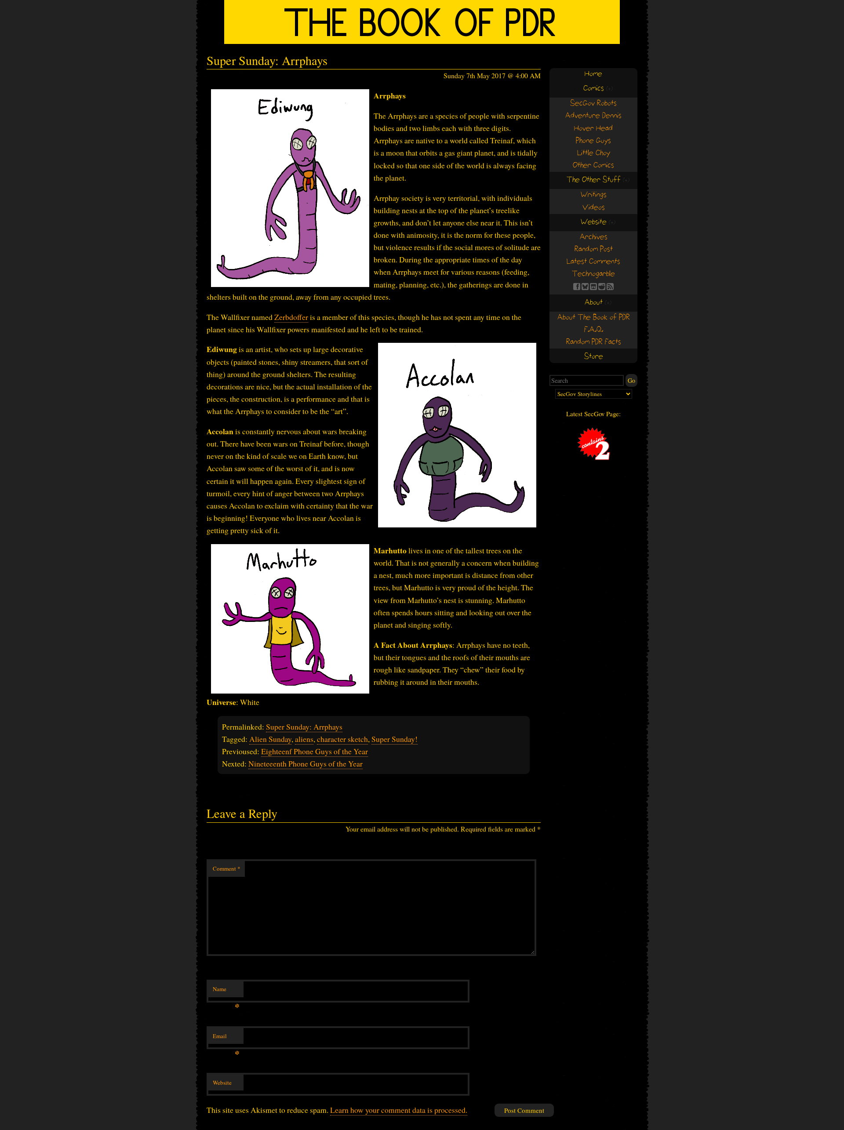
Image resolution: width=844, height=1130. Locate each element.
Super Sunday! (394, 739)
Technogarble (593, 274)
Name (226, 991)
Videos (593, 208)
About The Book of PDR (593, 317)
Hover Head (593, 129)
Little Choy (593, 153)
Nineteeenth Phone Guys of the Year (305, 763)
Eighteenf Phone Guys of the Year (314, 751)
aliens (304, 739)
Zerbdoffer (291, 317)
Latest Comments (593, 262)
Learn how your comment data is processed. (398, 1110)
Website (222, 1082)
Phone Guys (593, 141)
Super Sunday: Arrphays (304, 726)
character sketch (342, 739)
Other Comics (593, 165)
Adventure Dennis (593, 116)
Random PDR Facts (593, 342)
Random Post (594, 249)
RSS (610, 286)
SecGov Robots (593, 103)
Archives (594, 237)
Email (226, 1038)
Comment (226, 868)
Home (593, 74)
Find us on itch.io (593, 286)
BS (585, 286)
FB (576, 286)
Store (593, 357)
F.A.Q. (593, 330)
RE (601, 286)
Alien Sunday (270, 739)
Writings (594, 195)
